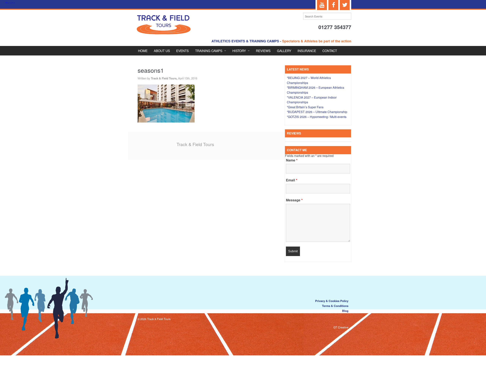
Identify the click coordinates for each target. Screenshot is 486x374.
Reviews (263, 50)
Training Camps (208, 50)
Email (291, 180)
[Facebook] (333, 5)
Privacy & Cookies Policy (331, 301)
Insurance (306, 50)
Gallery (284, 50)
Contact (329, 50)
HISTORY (239, 50)
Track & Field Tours (195, 144)
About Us (162, 50)
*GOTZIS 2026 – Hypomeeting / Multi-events (316, 117)
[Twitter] (345, 5)
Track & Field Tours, (164, 78)
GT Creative (340, 327)
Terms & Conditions (335, 306)
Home (143, 50)
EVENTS (182, 50)
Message (294, 200)
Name (291, 160)
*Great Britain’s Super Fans (305, 107)
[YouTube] (322, 5)
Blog (345, 311)
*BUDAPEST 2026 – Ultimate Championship (317, 112)
